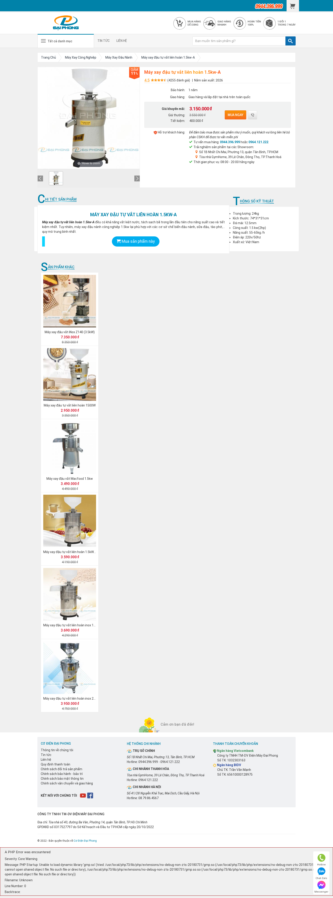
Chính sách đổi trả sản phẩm (61, 769)
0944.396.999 (230, 142)
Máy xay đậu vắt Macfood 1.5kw (69, 478)
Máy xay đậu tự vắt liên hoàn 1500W (70, 405)
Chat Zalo (321, 878)
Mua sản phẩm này (138, 241)
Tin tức (46, 755)
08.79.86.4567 (148, 798)
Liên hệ (46, 759)
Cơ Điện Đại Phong (85, 840)
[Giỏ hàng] (293, 5)
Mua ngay (235, 115)
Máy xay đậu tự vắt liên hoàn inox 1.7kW (71, 625)
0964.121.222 (258, 142)
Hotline (321, 864)
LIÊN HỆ (121, 41)
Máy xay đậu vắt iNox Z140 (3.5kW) (70, 332)
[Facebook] (90, 795)
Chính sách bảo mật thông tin (62, 778)
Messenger (321, 891)
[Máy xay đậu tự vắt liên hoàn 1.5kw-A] (56, 178)
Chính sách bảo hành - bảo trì (62, 774)
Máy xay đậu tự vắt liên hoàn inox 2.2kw (71, 698)
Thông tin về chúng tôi (57, 750)
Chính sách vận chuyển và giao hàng (67, 783)
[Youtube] (83, 795)
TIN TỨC (103, 41)
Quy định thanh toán (55, 764)
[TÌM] (290, 40)
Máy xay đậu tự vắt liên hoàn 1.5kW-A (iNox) (74, 552)
